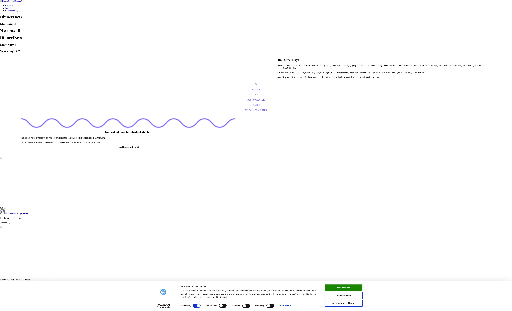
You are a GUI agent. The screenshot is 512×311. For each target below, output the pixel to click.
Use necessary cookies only (344, 303)
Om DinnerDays (12, 10)
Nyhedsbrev (10, 8)
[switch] (223, 306)
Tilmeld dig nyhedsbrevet (128, 147)
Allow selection (344, 295)
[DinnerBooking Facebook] (17, 213)
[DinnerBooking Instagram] (2, 213)
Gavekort (9, 6)
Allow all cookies (343, 287)
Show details (285, 306)
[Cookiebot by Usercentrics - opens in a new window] (163, 306)
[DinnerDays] (12, 1)
